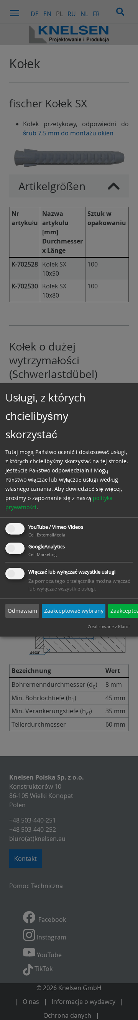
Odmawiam (22, 610)
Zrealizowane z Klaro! (109, 627)
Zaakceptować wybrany (74, 610)
